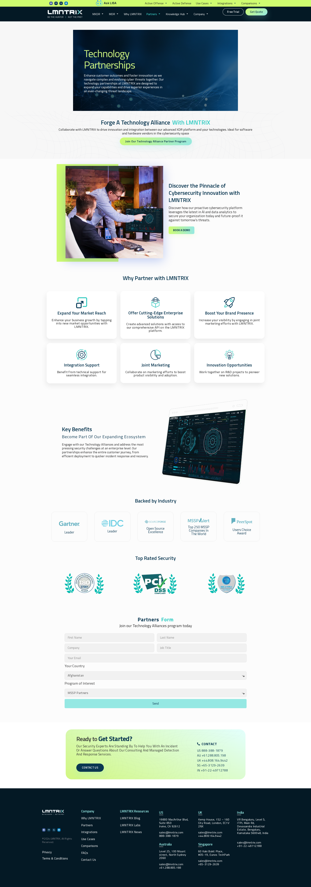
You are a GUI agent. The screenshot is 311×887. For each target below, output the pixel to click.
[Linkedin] (66, 3)
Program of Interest (80, 683)
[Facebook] (51, 3)
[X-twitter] (61, 3)
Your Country (75, 666)
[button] (156, 3)
